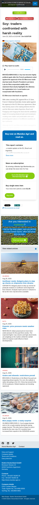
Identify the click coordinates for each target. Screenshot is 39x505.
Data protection (7, 458)
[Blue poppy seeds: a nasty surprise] (19, 402)
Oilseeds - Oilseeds (19, 13)
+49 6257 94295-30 (13, 476)
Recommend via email (11, 208)
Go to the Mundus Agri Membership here (20, 176)
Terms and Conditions (9, 456)
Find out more (18, 240)
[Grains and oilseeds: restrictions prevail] (19, 357)
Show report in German (12, 41)
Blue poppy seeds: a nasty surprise (16, 421)
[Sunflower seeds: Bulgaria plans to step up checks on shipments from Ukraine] (19, 263)
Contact (21, 446)
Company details (7, 454)
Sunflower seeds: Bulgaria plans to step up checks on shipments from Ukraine (18, 282)
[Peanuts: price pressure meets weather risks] (19, 308)
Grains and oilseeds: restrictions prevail (18, 375)
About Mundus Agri (9, 446)
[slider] (13, 69)
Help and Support (8, 452)
